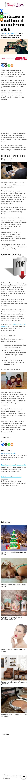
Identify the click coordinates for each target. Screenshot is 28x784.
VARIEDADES (4, 13)
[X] (5, 65)
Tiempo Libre (5, 33)
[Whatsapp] (8, 65)
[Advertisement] (14, 116)
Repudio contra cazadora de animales (13, 465)
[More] (11, 65)
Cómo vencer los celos (8, 453)
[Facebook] (2, 65)
